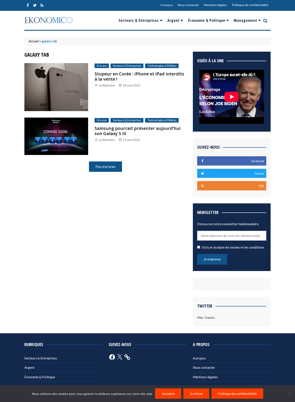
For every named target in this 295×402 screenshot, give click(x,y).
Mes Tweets (206, 317)
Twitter (35, 5)
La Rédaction (107, 85)
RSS (42, 5)
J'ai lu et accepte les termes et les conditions (232, 247)
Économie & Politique (206, 20)
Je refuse (196, 394)
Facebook (27, 5)
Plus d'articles (105, 167)
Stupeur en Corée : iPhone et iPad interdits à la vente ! (139, 76)
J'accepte (168, 394)
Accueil (34, 41)
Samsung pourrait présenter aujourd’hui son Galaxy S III (138, 130)
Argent (173, 20)
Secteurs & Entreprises (139, 20)
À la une (102, 65)
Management (245, 20)
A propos (166, 5)
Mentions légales (215, 5)
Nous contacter (188, 5)
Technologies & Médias (161, 65)
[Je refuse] (289, 393)
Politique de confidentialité (250, 5)
